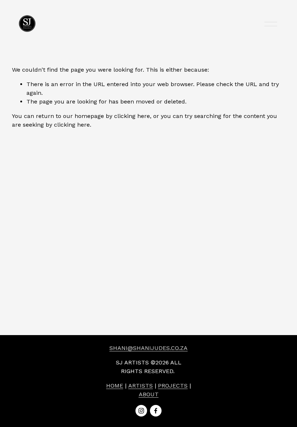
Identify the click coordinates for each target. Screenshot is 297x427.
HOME (114, 385)
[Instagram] (141, 411)
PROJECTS (173, 385)
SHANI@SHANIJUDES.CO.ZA (148, 347)
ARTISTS (140, 385)
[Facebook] (156, 411)
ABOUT (149, 394)
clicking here (132, 116)
